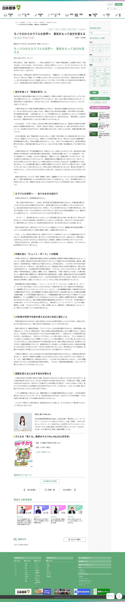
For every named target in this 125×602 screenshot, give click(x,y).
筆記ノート (37, 578)
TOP (16, 22)
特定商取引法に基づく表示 (85, 580)
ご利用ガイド (82, 570)
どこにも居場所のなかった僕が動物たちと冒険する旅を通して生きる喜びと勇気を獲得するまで (24, 521)
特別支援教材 (37, 583)
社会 (26, 570)
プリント (37, 568)
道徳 (26, 581)
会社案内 (81, 576)
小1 (15, 563)
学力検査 (37, 575)
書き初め (49, 574)
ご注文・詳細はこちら (43, 452)
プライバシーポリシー (84, 578)
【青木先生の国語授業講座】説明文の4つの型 (104, 135)
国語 (26, 563)
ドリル (36, 565)
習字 (48, 568)
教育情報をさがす (83, 561)
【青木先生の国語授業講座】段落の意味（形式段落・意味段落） (104, 117)
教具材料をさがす (51, 558)
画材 (48, 570)
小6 (15, 574)
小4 (15, 570)
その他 (29, 22)
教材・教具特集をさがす (85, 558)
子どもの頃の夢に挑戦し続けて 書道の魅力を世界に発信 (58, 520)
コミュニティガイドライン (85, 583)
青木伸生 (104, 102)
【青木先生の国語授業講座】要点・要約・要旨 (104, 126)
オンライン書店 (55, 15)
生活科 (26, 576)
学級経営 (37, 580)
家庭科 (26, 574)
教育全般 (42, 22)
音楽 (26, 578)
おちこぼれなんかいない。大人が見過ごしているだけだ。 (75, 520)
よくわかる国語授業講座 (95, 102)
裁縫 (48, 563)
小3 (15, 568)
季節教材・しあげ (37, 573)
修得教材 (37, 570)
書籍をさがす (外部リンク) (85, 564)
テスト (36, 563)
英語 (26, 572)
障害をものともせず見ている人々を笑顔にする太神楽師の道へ (41, 520)
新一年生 (49, 572)
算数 (26, 565)
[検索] (108, 8)
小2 (15, 565)
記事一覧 (51, 490)
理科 (26, 568)
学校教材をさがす (19, 558)
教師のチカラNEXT (51, 22)
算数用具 (49, 576)
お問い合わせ (82, 572)
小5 (15, 572)
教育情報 (22, 22)
